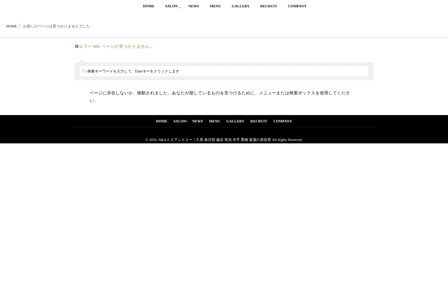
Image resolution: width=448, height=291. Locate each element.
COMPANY (297, 6)
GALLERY (241, 6)
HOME (149, 6)
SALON (171, 6)
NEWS (193, 6)
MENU (215, 6)
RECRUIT (268, 6)
